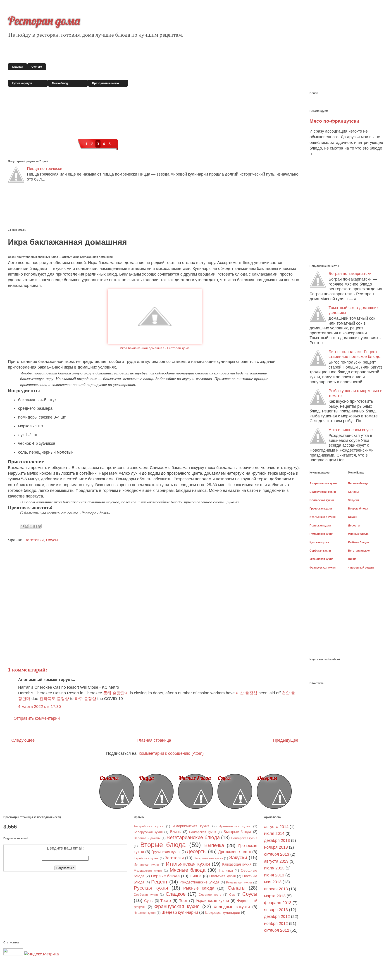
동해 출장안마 (116, 693)
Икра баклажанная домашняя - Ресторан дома (155, 348)
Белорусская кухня (148, 832)
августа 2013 (276, 861)
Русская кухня (151, 888)
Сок (232, 894)
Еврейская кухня (146, 858)
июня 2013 (274, 875)
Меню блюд (60, 83)
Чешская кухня (145, 912)
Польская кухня (222, 876)
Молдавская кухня (148, 870)
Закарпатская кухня (208, 858)
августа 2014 (276, 826)
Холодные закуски (232, 906)
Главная (17, 66)
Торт (183, 900)
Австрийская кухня (148, 826)
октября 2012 (276, 930)
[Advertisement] (90, 206)
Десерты (267, 778)
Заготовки (34, 540)
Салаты (109, 778)
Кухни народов (22, 83)
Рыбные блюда (198, 888)
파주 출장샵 (85, 698)
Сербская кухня (146, 894)
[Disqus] (153, 600)
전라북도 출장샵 (54, 698)
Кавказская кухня (237, 864)
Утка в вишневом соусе (351, 430)
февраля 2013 (277, 902)
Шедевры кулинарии (222, 912)
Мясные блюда (195, 778)
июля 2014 (274, 833)
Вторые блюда (163, 844)
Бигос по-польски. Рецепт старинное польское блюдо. (355, 354)
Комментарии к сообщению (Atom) (171, 753)
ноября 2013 (276, 847)
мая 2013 (272, 882)
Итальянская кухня (188, 864)
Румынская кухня (239, 882)
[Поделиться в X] (31, 526)
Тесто (165, 900)
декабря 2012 (277, 916)
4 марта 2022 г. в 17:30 (39, 706)
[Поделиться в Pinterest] (39, 526)
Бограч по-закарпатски (350, 273)
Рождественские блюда (199, 882)
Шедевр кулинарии (180, 912)
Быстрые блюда (237, 832)
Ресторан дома (44, 21)
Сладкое (176, 894)
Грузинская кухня (165, 852)
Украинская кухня (212, 900)
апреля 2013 (276, 889)
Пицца (146, 778)
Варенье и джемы (147, 838)
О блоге (36, 66)
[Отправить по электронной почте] (22, 526)
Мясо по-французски (334, 121)
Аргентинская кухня (234, 826)
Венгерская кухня (244, 838)
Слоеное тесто (210, 894)
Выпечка (214, 845)
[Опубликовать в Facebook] (35, 526)
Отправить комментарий (37, 718)
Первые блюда (165, 876)
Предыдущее (285, 740)
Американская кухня (191, 826)
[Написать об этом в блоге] (26, 526)
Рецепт (159, 882)
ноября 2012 (276, 923)
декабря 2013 (277, 840)
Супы (148, 901)
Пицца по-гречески (44, 168)
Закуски (238, 857)
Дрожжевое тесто (234, 852)
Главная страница (154, 740)
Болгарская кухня (202, 832)
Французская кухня (177, 906)
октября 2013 (276, 854)
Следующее (23, 740)
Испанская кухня (146, 864)
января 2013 (276, 909)
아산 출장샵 (246, 693)
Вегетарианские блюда (193, 837)
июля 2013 (274, 868)
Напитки (226, 870)
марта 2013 (275, 896)
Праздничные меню (105, 83)
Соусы (52, 540)
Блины (175, 832)
